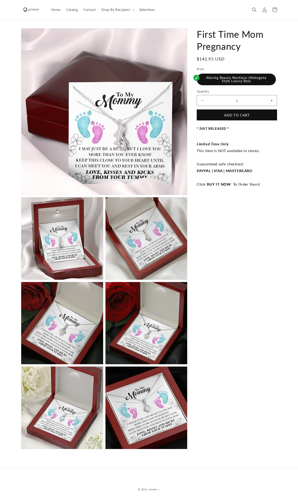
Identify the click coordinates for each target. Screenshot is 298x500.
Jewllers (153, 489)
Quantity (203, 91)
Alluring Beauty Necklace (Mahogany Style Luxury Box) (236, 79)
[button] (117, 10)
